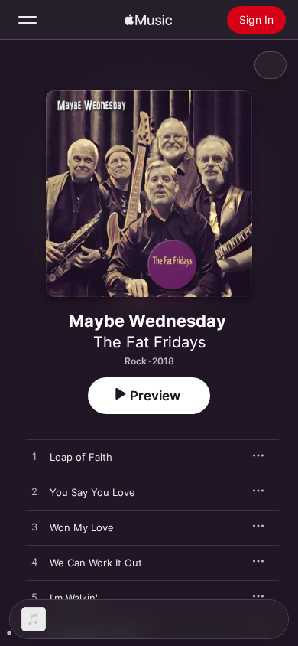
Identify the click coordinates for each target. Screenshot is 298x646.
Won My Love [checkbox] (82, 527)
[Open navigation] (27, 20)
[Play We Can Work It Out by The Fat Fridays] (34, 562)
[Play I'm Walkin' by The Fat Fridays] (34, 598)
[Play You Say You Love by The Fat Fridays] (34, 492)
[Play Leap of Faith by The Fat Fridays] (34, 457)
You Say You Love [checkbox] (92, 492)
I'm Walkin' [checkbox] (74, 598)
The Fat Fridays (149, 342)
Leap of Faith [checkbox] (81, 457)
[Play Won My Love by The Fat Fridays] (34, 527)
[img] (148, 20)
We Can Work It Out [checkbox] (96, 562)
